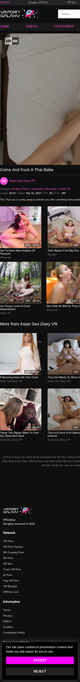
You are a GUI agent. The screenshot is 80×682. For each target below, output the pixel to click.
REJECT (40, 671)
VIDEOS (31, 26)
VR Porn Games (13, 546)
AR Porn (8, 558)
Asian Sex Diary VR (22, 180)
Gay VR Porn (11, 580)
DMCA (7, 621)
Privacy (7, 615)
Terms (7, 610)
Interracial (37, 188)
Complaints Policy (14, 632)
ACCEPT (40, 660)
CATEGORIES (64, 26)
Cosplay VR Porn (38, 2)
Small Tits (64, 188)
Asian (26, 188)
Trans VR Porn (12, 569)
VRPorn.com (11, 591)
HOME (4, 26)
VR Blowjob (10, 586)
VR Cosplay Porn (13, 552)
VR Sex (71, 2)
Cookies (8, 626)
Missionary (51, 188)
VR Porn (5, 2)
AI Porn (7, 575)
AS (4, 181)
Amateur (16, 188)
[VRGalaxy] (17, 510)
